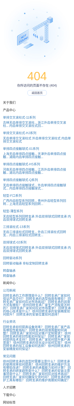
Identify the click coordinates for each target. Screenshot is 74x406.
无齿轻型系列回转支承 (19, 216)
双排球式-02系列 (14, 242)
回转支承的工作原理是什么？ (23, 295)
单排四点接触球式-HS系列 (21, 164)
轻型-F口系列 (12, 195)
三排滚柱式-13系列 (16, 227)
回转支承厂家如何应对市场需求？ (33, 308)
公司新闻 (9, 290)
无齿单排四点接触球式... (20, 185)
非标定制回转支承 (35, 263)
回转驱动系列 (12, 258)
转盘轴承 (9, 270)
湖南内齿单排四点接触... (26, 157)
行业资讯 (9, 321)
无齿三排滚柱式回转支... (20, 232)
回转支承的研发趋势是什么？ (37, 369)
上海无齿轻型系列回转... (26, 204)
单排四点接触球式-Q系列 (20, 180)
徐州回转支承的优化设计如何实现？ (38, 342)
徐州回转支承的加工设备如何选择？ (37, 344)
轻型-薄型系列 (13, 211)
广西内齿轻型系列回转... (20, 200)
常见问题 (9, 356)
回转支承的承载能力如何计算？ (45, 367)
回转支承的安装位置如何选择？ (38, 314)
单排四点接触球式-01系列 (21, 148)
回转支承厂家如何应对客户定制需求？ (37, 333)
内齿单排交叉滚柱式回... (26, 125)
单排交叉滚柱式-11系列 (19, 117)
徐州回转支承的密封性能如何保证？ (37, 335)
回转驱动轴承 (12, 263)
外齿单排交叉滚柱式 (46, 138)
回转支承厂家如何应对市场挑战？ (37, 300)
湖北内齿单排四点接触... (26, 172)
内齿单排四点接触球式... (26, 188)
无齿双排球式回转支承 (19, 247)
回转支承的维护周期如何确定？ (48, 380)
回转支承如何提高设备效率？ (23, 327)
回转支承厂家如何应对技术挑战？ (46, 374)
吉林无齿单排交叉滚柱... (20, 122)
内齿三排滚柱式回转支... (26, 235)
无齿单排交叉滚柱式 (17, 138)
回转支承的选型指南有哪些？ (46, 298)
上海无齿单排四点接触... (20, 153)
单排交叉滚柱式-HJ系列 (19, 133)
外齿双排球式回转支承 (51, 216)
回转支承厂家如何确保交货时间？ (26, 377)
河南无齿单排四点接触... (20, 169)
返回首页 (37, 92)
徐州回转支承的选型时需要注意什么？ (30, 361)
